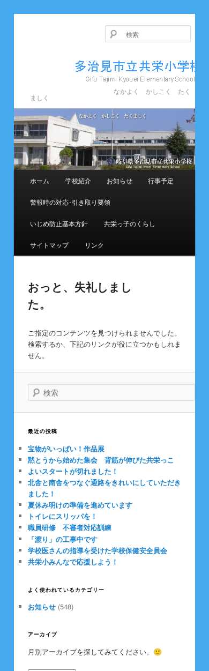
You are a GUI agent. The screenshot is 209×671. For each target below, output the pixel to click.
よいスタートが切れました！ (73, 471)
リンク (94, 244)
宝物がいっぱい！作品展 (66, 448)
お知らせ (119, 180)
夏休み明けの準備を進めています (80, 504)
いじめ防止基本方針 (59, 223)
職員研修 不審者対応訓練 (69, 527)
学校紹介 (78, 180)
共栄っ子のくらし (129, 223)
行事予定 (161, 180)
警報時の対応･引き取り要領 (70, 201)
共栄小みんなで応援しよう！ (73, 561)
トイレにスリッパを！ (63, 516)
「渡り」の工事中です (63, 539)
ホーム (39, 180)
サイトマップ (49, 244)
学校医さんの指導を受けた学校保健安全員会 (97, 550)
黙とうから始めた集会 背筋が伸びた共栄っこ (101, 459)
